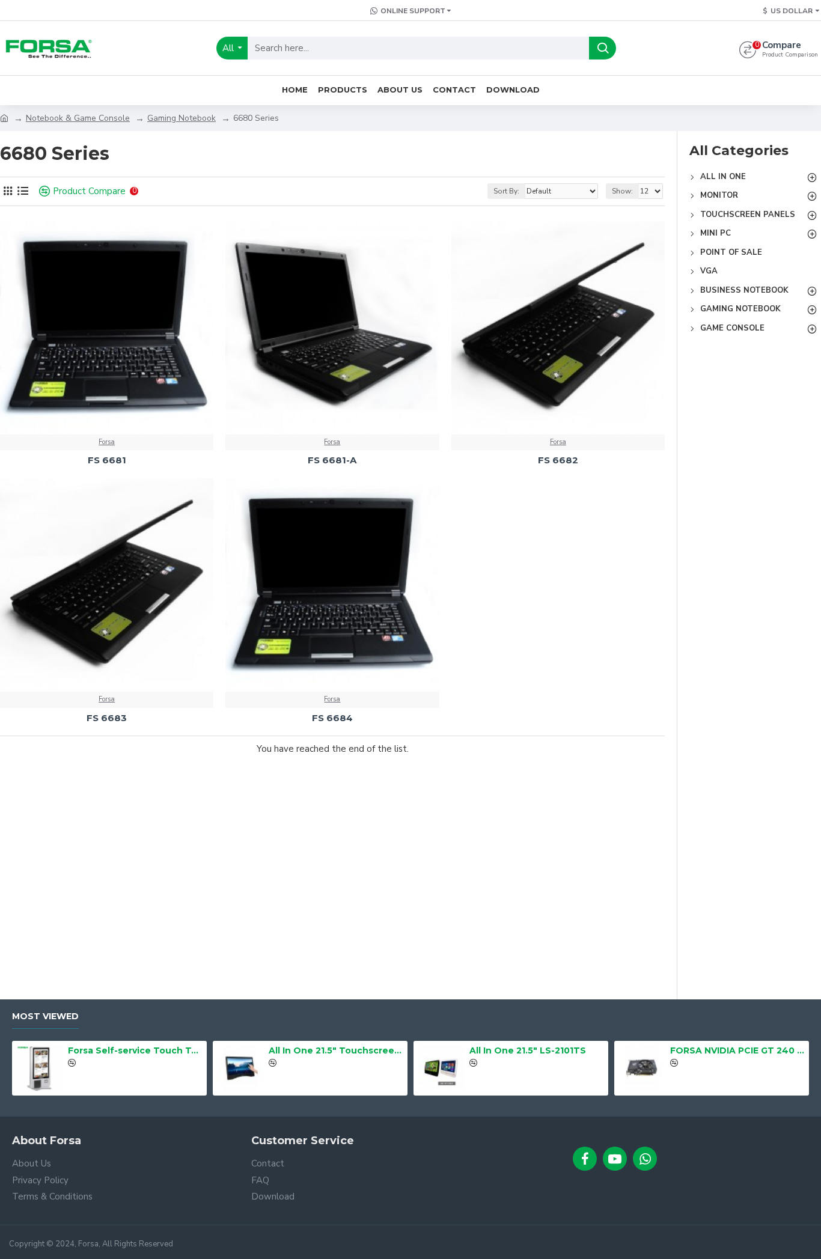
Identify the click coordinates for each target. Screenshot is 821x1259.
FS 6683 (107, 718)
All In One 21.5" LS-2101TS (527, 1050)
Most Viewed (45, 1016)
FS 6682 (558, 460)
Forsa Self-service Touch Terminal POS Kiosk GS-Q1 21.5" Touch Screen (135, 1050)
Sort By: (506, 191)
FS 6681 (107, 460)
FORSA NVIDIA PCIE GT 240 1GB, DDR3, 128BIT (737, 1050)
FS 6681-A (332, 460)
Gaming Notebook (181, 118)
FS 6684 (332, 718)
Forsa (107, 442)
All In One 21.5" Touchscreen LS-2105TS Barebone (336, 1050)
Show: (622, 191)
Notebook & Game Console (78, 118)
